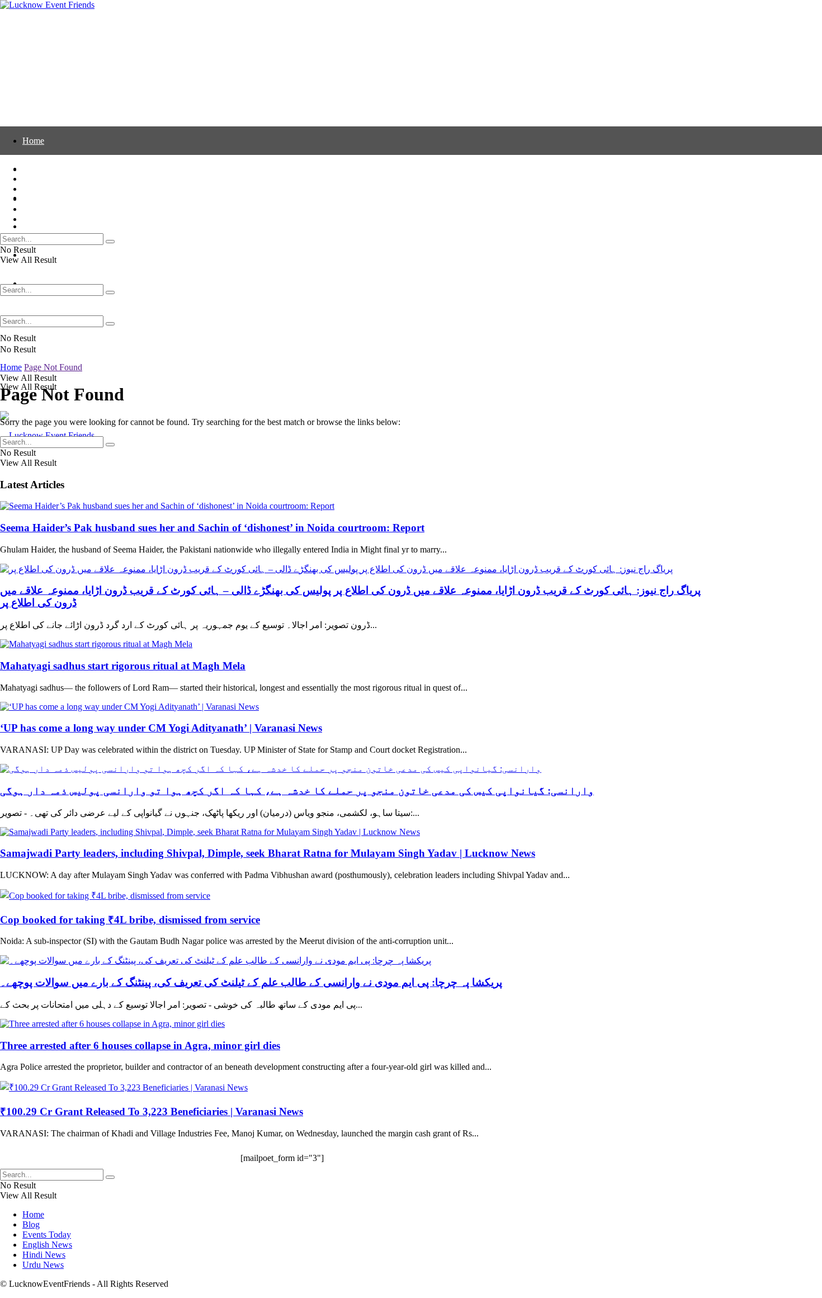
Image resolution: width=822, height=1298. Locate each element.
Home (33, 140)
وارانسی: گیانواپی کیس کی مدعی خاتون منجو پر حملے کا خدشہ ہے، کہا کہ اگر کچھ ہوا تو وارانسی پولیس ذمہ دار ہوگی (297, 790)
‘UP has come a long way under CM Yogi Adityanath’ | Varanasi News (161, 728)
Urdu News (43, 219)
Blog (31, 178)
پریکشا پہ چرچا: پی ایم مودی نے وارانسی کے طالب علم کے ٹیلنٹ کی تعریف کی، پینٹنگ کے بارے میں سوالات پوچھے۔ (251, 982)
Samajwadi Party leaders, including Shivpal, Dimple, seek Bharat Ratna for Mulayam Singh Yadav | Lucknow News (267, 853)
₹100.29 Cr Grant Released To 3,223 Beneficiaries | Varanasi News (151, 1111)
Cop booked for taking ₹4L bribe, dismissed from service (130, 920)
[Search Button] (110, 323)
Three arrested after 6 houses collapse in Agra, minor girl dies (140, 1045)
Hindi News (43, 209)
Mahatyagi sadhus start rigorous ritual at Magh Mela (122, 666)
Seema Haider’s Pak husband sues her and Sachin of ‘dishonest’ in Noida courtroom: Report (212, 528)
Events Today (46, 188)
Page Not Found (53, 367)
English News (47, 226)
